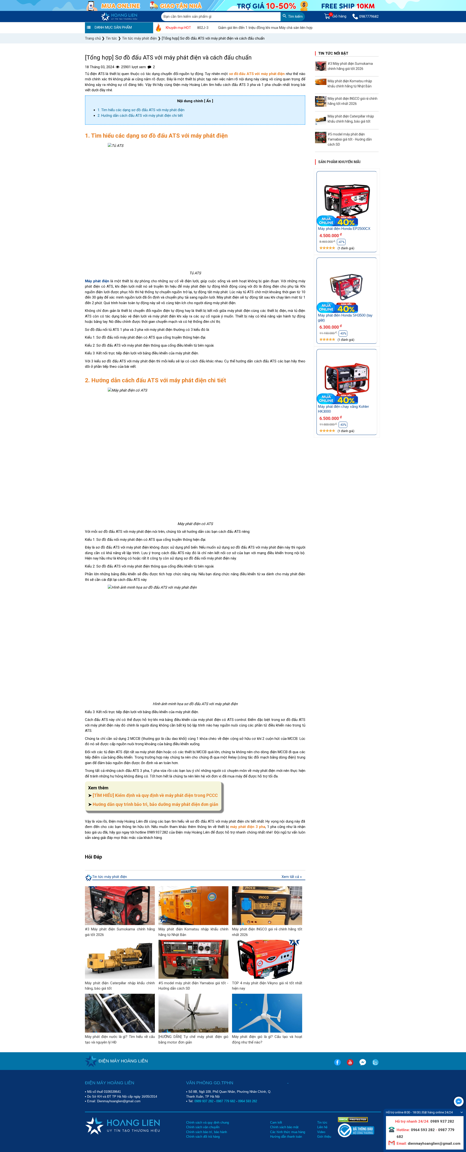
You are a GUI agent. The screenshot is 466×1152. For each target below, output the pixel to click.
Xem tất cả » (292, 877)
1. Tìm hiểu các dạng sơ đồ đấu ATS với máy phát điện (141, 110)
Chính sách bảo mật (284, 1127)
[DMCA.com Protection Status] (353, 1119)
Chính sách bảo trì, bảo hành (206, 1132)
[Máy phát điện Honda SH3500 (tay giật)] (347, 288)
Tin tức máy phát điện (109, 877)
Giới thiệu (324, 1136)
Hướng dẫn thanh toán (286, 1136)
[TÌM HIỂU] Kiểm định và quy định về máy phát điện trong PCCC (155, 795)
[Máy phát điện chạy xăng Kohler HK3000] (347, 379)
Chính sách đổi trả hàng (203, 1136)
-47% (341, 242)
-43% (343, 333)
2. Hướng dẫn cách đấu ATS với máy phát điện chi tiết (140, 115)
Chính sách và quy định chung (207, 1122)
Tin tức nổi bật (333, 53)
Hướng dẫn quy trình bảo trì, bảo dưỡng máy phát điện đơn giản (155, 804)
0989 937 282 (203, 1101)
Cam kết (276, 1122)
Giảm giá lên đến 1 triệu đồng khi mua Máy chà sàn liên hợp (239, 27)
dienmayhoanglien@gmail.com (433, 1143)
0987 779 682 (225, 1101)
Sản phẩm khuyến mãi (339, 162)
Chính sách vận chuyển (202, 1127)
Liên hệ (322, 1127)
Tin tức (322, 1122)
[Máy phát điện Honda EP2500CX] (347, 201)
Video (321, 1132)
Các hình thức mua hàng (287, 1132)
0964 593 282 (247, 1101)
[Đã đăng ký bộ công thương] (356, 1136)
